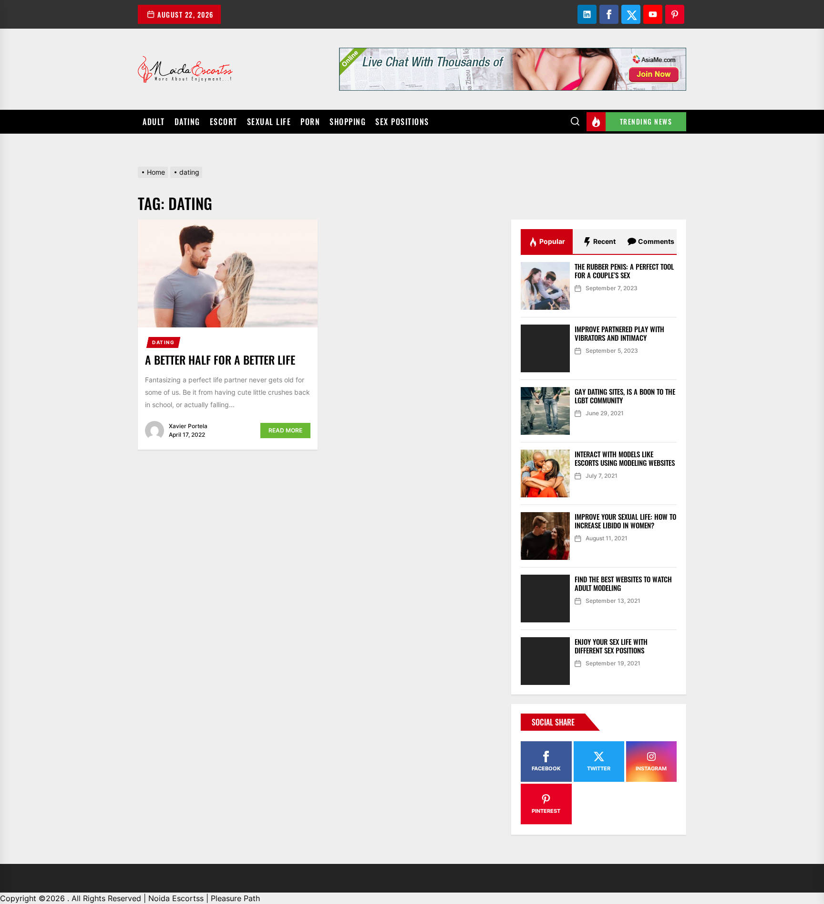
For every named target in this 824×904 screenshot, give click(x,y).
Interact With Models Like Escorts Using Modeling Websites (625, 458)
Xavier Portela (188, 426)
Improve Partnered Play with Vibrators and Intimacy (619, 333)
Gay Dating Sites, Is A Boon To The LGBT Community (625, 395)
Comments (655, 241)
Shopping (348, 121)
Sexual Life (269, 121)
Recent (604, 241)
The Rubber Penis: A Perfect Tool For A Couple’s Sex (624, 270)
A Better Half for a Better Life (220, 359)
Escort (223, 121)
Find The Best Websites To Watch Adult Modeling (623, 583)
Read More (285, 430)
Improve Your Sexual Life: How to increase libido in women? (625, 520)
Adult (154, 121)
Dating (187, 121)
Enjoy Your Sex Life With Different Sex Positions (611, 645)
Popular (551, 241)
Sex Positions (402, 121)
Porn (310, 121)
